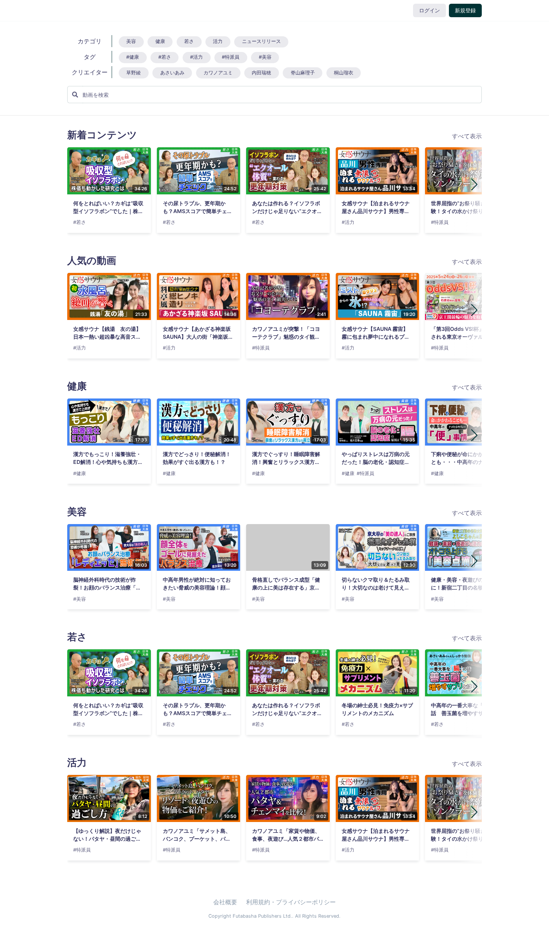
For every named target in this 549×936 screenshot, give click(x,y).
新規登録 (465, 10)
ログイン (429, 10)
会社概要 (225, 902)
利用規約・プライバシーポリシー (291, 902)
